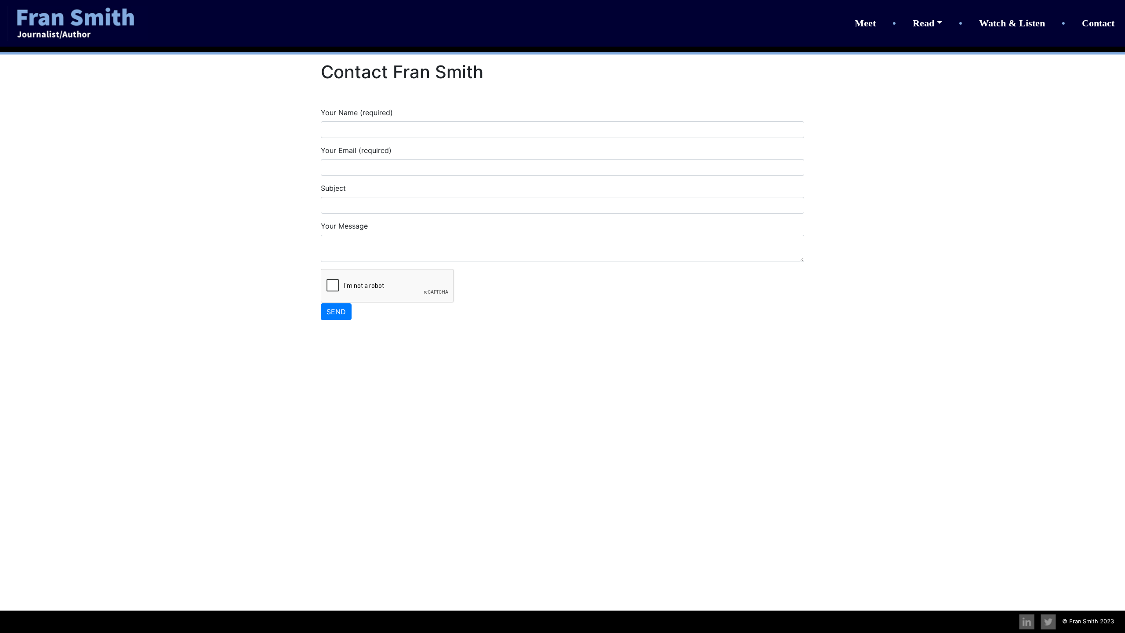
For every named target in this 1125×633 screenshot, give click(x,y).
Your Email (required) (356, 150)
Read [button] (923, 23)
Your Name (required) (357, 112)
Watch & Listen (1012, 23)
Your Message (344, 226)
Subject (333, 188)
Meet (865, 23)
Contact (1098, 23)
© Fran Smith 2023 (1088, 621)
